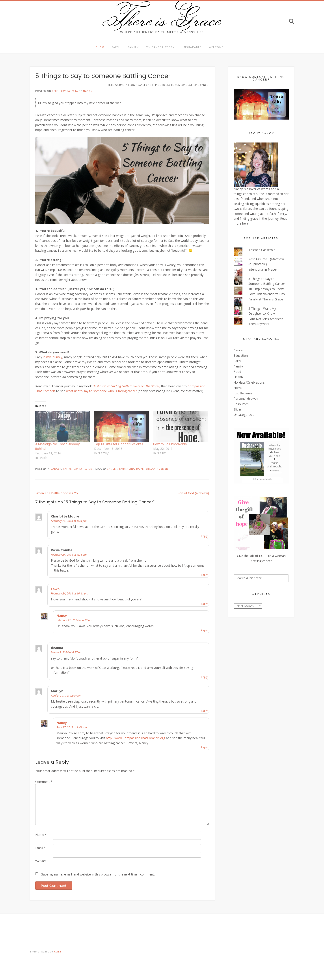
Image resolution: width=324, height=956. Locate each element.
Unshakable (192, 47)
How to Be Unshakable (170, 444)
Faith (116, 47)
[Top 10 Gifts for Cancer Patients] (121, 426)
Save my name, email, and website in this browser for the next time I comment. (98, 874)
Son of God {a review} (193, 493)
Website (41, 861)
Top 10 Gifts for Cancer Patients (118, 444)
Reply (204, 536)
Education (241, 355)
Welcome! (217, 47)
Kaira (57, 951)
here (245, 223)
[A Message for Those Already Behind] (62, 426)
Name (41, 834)
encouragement (157, 468)
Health (238, 377)
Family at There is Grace (265, 299)
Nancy (87, 91)
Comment (43, 782)
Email (40, 848)
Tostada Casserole (261, 250)
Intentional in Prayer (262, 269)
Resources (241, 404)
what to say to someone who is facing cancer (101, 391)
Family (133, 47)
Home (238, 388)
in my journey (52, 357)
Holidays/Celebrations (249, 382)
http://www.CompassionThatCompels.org (135, 738)
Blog (100, 47)
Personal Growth (246, 398)
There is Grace (162, 18)
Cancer (56, 468)
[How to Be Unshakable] (180, 426)
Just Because (243, 393)
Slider (89, 468)
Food (237, 371)
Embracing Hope (131, 468)
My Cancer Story (160, 47)
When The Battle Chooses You (58, 493)
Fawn (55, 589)
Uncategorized (244, 414)
